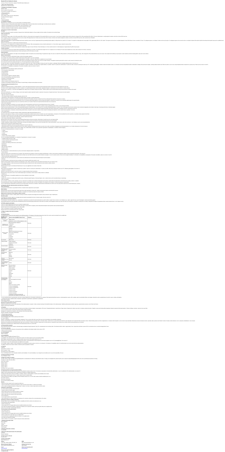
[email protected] (4, 448)
